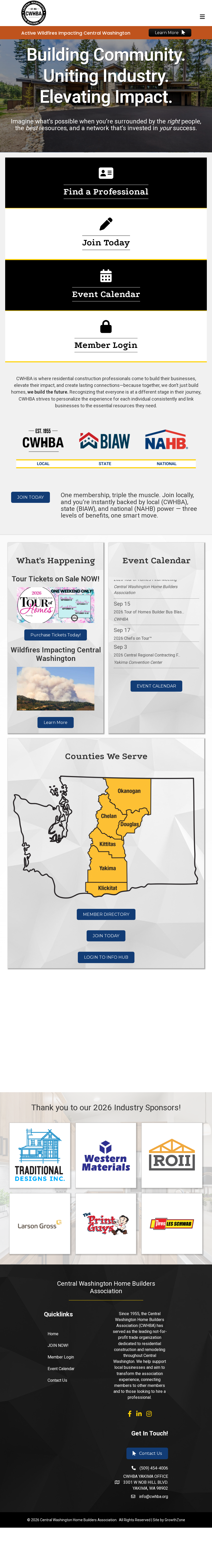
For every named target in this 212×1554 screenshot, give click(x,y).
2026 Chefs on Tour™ (133, 622)
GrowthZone (175, 1520)
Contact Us (57, 1380)
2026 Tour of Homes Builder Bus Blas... (149, 596)
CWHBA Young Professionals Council (147, 665)
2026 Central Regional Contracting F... (147, 639)
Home (53, 1333)
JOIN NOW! (58, 1345)
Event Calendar (61, 1368)
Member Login (61, 1357)
